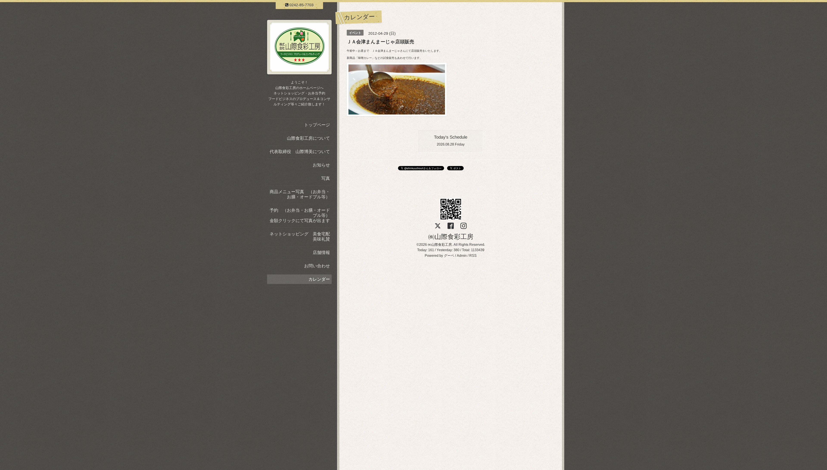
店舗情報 (321, 252)
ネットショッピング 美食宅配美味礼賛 (300, 236)
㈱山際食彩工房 (450, 236)
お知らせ (321, 165)
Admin (462, 255)
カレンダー (319, 279)
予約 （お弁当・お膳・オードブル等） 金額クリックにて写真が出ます (301, 215)
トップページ (317, 124)
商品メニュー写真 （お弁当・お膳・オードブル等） (300, 194)
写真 (325, 178)
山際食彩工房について (308, 138)
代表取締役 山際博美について (300, 151)
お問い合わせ (317, 265)
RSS (473, 255)
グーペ (449, 255)
